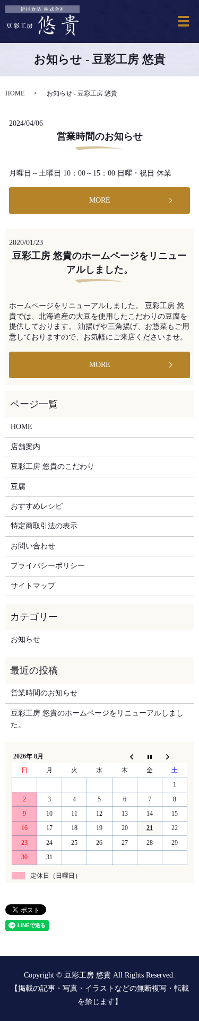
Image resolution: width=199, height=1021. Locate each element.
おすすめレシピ (37, 506)
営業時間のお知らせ (100, 136)
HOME (14, 93)
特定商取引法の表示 (44, 526)
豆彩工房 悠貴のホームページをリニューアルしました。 (97, 719)
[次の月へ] (174, 756)
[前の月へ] (124, 756)
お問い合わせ (33, 546)
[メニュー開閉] (183, 21)
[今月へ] (149, 756)
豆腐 (18, 487)
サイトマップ (33, 586)
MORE (99, 200)
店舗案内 (25, 447)
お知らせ (25, 639)
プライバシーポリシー (48, 566)
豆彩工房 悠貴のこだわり (52, 466)
